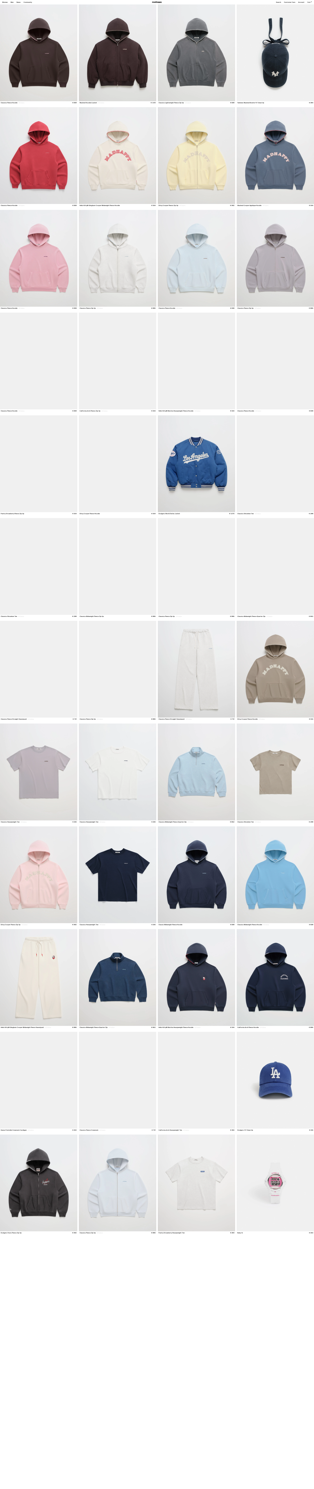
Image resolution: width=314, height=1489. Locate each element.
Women (5, 2)
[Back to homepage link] (157, 2)
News (19, 2)
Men (12, 2)
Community (28, 2)
